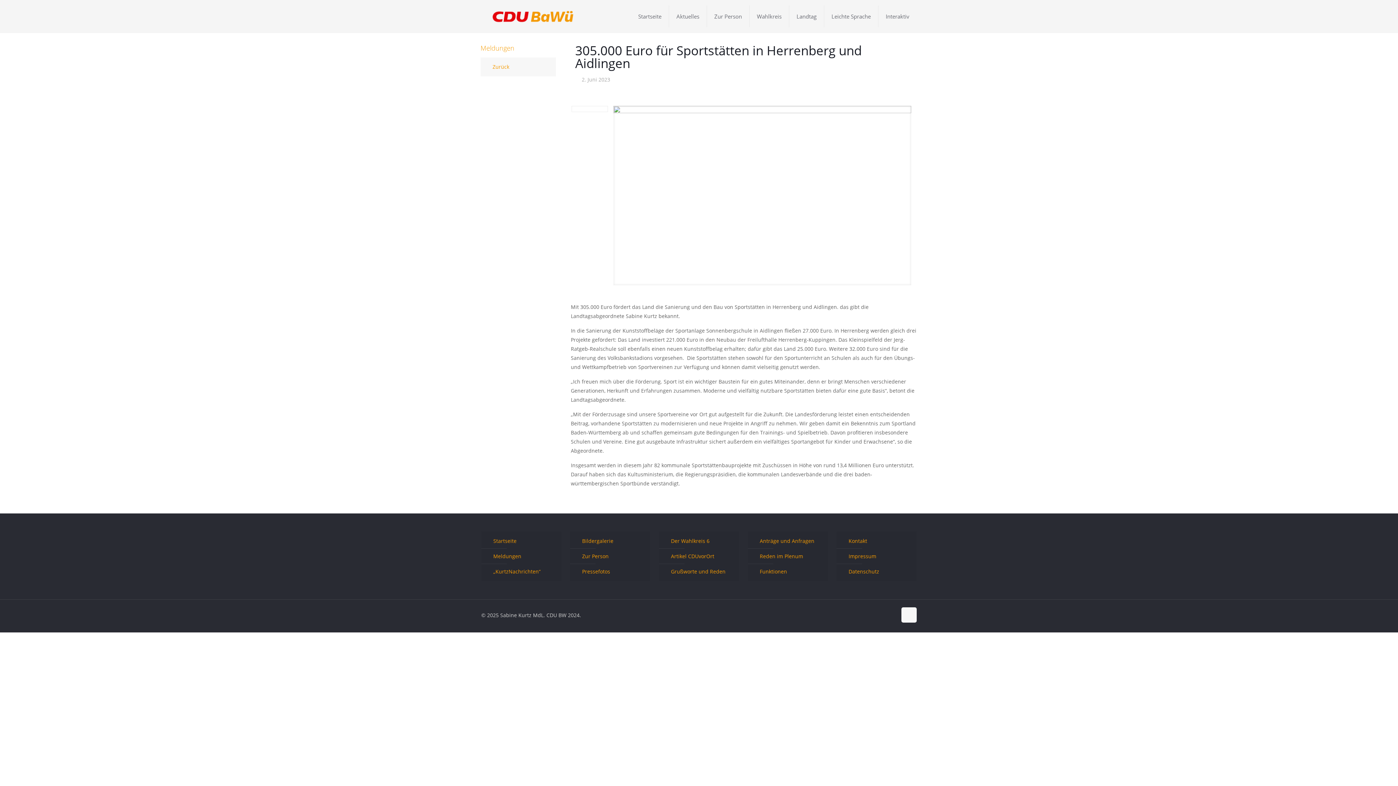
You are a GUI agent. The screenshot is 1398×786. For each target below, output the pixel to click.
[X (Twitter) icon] (876, 615)
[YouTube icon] (883, 615)
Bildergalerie (597, 540)
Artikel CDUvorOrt (692, 556)
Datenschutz (864, 571)
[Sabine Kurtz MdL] (533, 16)
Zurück (501, 66)
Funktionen (773, 571)
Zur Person (595, 556)
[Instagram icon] (891, 615)
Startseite (505, 540)
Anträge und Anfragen (787, 540)
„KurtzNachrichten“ (517, 571)
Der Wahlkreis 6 (690, 540)
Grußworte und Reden (698, 571)
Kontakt (858, 540)
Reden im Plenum (781, 556)
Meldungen (507, 556)
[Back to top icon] (909, 615)
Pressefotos (596, 571)
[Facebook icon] (868, 615)
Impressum (862, 556)
